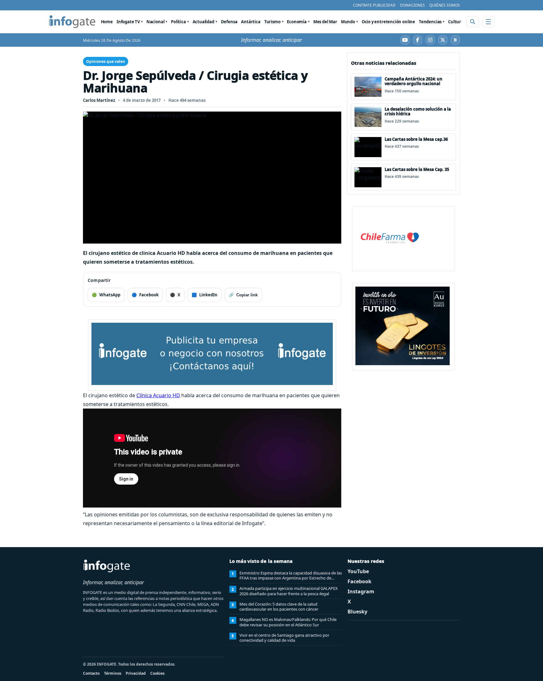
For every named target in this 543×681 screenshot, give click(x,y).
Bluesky (357, 611)
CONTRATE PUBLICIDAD (374, 5)
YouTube (358, 571)
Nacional (155, 22)
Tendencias (430, 22)
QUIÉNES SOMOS (444, 5)
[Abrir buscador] (472, 21)
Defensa (229, 22)
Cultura (455, 22)
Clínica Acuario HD (158, 395)
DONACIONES (412, 5)
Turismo (272, 22)
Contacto (91, 673)
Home (107, 22)
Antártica (250, 22)
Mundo (348, 22)
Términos (112, 673)
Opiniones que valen (105, 61)
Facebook (359, 581)
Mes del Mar (325, 22)
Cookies (157, 673)
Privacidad (136, 673)
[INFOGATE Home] (72, 22)
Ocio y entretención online (388, 22)
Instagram (361, 591)
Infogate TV (128, 22)
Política (178, 22)
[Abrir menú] (488, 21)
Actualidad (203, 22)
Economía (297, 22)
